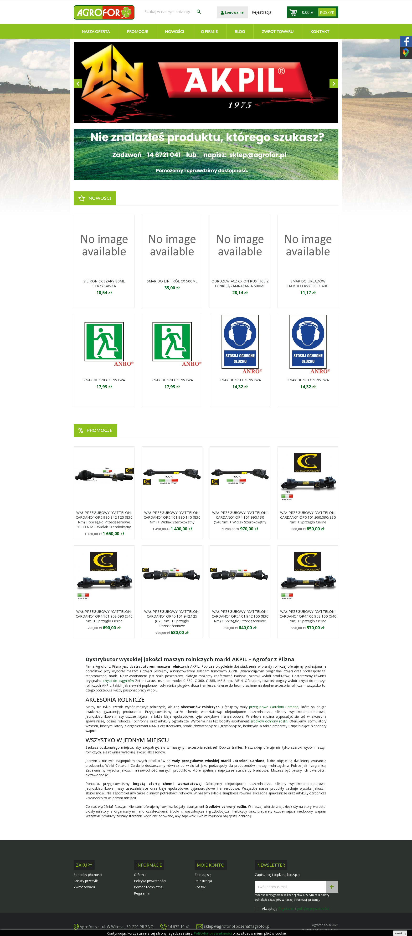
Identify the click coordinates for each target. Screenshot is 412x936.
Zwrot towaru (278, 31)
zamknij (400, 933)
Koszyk (200, 887)
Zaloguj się (203, 874)
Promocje (137, 31)
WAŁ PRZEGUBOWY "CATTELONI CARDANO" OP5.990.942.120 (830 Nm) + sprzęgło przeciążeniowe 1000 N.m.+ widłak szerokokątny (104, 519)
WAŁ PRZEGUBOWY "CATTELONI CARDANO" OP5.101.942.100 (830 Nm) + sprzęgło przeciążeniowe (240, 616)
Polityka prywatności (150, 881)
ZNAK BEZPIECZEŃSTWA (104, 380)
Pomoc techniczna (148, 887)
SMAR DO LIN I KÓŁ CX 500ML (172, 281)
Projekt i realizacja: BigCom (320, 930)
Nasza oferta (96, 31)
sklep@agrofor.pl (219, 926)
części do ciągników (118, 680)
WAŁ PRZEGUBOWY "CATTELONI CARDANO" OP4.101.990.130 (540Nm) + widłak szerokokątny (240, 517)
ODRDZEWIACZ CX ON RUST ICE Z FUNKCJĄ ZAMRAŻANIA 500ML (240, 283)
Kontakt (320, 31)
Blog (240, 31)
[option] (206, 82)
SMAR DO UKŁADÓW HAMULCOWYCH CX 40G (308, 283)
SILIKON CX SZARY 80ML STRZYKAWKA (104, 283)
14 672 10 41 (179, 926)
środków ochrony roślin (269, 721)
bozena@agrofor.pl (253, 926)
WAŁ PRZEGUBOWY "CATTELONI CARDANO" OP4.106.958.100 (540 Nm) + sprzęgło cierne (308, 616)
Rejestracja (203, 881)
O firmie (209, 31)
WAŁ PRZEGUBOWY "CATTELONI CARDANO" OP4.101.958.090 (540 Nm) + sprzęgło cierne (104, 616)
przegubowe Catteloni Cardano (274, 707)
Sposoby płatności (88, 874)
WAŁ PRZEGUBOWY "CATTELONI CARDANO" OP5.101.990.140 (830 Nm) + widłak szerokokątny (172, 517)
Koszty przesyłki (86, 881)
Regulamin (142, 893)
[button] (93, 82)
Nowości (174, 31)
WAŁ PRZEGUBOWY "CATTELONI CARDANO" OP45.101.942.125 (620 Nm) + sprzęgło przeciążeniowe (172, 618)
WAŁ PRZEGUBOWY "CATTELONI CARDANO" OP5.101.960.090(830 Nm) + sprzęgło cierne (308, 517)
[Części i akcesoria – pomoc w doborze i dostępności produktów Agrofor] (206, 154)
